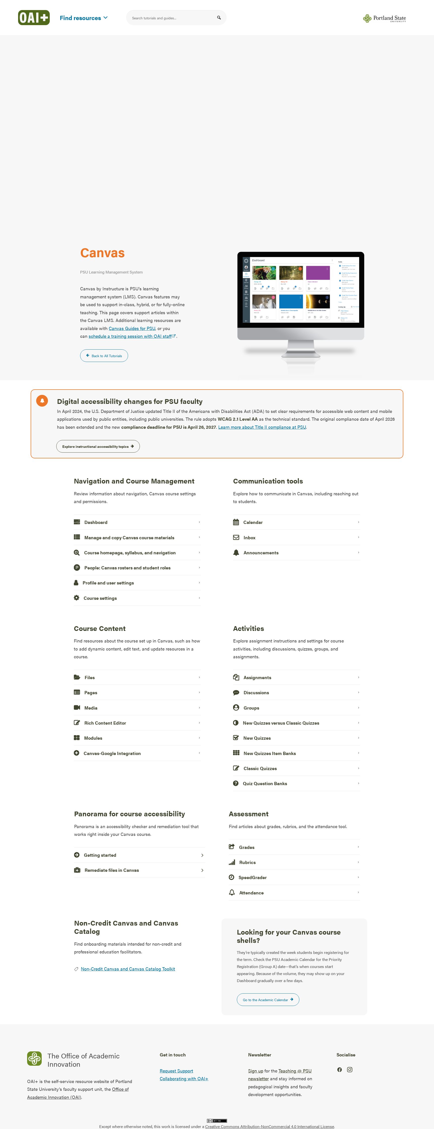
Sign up (255, 1070)
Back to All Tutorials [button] (107, 355)
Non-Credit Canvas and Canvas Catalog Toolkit (128, 968)
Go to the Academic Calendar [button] (265, 999)
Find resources (80, 16)
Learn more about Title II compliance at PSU (262, 427)
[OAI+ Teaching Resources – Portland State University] (34, 17)
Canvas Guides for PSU (132, 328)
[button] (219, 17)
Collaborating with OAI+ (184, 1078)
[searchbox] (176, 17)
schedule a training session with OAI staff (130, 336)
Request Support (176, 1070)
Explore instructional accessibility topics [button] (95, 446)
